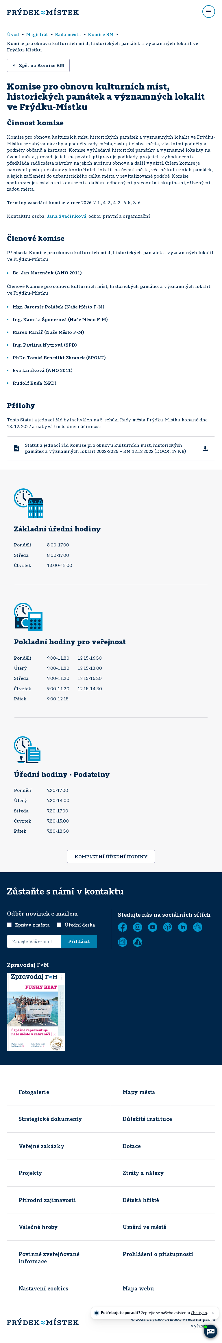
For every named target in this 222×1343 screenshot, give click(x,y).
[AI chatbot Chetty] (210, 1331)
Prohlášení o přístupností (158, 1254)
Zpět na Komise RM (41, 65)
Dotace (132, 1146)
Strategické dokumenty (50, 1119)
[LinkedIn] (182, 927)
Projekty (30, 1173)
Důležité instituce (147, 1119)
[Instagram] (137, 927)
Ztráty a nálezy (143, 1173)
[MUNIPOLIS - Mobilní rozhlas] (167, 927)
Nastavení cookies (43, 1288)
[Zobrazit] (122, 942)
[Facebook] (122, 927)
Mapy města (139, 1092)
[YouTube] (152, 927)
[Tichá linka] (197, 927)
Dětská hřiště (141, 1200)
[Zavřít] (213, 1313)
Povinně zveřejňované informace (48, 1257)
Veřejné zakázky (41, 1146)
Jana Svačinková (66, 216)
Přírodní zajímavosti (47, 1200)
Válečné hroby (38, 1227)
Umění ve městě (144, 1227)
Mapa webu (138, 1288)
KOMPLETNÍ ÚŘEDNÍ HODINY (111, 856)
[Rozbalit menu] (208, 11)
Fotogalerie (33, 1092)
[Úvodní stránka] (43, 11)
